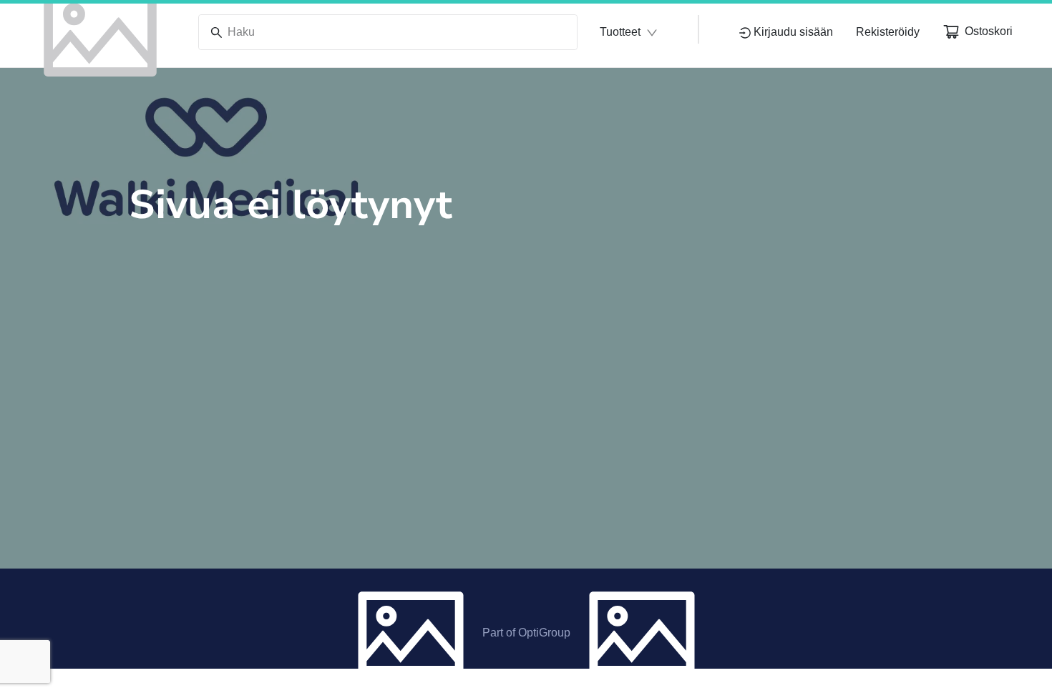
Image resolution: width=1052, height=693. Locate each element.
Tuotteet (620, 32)
